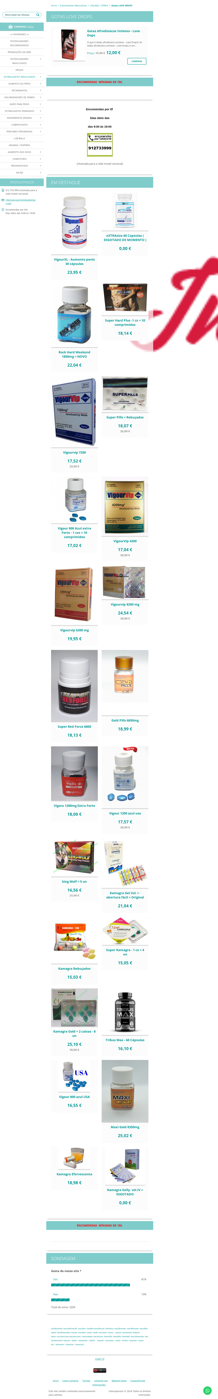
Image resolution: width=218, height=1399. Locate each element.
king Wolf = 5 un (74, 881)
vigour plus (74, 1332)
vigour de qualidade (87, 1336)
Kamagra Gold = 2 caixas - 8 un (74, 1033)
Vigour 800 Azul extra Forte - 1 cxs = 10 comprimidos (74, 532)
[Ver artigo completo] (69, 45)
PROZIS (19, 69)
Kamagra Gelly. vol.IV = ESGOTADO (125, 1192)
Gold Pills (92, 1340)
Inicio (54, 5)
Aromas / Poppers (19, 145)
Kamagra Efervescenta (74, 1174)
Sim (55, 1279)
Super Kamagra (60, 1344)
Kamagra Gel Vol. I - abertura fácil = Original (125, 895)
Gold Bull (74, 1340)
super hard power (127, 1332)
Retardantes (19, 90)
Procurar (38, 15)
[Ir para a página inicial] (22, 3)
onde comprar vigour (74, 1336)
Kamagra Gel (133, 1340)
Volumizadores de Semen (19, 97)
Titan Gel (117, 1340)
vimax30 (89, 1332)
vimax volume (102, 1332)
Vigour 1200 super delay (137, 1336)
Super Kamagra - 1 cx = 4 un (125, 952)
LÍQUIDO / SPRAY (99, 5)
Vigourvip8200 (125, 1336)
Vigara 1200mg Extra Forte (74, 805)
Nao (55, 1294)
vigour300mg (90, 1328)
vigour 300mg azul (99, 1328)
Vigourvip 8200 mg (125, 604)
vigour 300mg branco (120, 1328)
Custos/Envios (137, 1380)
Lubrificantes (19, 124)
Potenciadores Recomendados (19, 43)
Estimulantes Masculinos (19, 76)
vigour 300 (74, 1328)
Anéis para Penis (19, 104)
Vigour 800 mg (109, 1328)
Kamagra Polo (70, 1344)
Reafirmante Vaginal (19, 117)
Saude (19, 172)
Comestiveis (19, 158)
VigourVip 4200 (125, 541)
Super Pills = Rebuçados (125, 417)
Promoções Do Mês (19, 52)
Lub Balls (19, 138)
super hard (118, 1332)
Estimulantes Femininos (19, 110)
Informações (99, 1384)
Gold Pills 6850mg (125, 720)
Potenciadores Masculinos (19, 61)
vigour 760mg (81, 1328)
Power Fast (67, 1340)
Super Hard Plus (83, 1340)
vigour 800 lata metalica (63, 1332)
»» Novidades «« (19, 34)
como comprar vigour (62, 1336)
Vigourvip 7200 (74, 452)
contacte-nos (101, 1380)
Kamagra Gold (79, 1344)
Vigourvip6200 (116, 1336)
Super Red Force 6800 (74, 726)
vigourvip (59, 1340)
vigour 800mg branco (132, 1328)
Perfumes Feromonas (19, 131)
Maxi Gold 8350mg (125, 1127)
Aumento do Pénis (19, 83)
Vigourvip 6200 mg (74, 630)
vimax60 (95, 1332)
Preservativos (19, 165)
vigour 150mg (82, 1332)
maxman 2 (110, 1332)
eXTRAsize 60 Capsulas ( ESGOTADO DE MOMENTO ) (125, 237)
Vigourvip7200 (108, 1336)
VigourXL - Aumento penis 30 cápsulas (74, 261)
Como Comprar (70, 1380)
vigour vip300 (66, 1328)
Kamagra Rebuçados (74, 968)
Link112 (99, 1359)
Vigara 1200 (100, 1340)
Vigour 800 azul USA (74, 1097)
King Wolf (125, 1340)
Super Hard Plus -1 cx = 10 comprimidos (125, 322)
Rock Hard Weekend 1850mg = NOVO (74, 354)
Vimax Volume (109, 1340)
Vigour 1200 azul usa (125, 813)
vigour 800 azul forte (56, 1328)
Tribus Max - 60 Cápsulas (125, 1040)
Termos (86, 1380)
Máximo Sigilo (119, 1380)
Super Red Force (98, 1336)
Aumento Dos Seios (19, 152)
